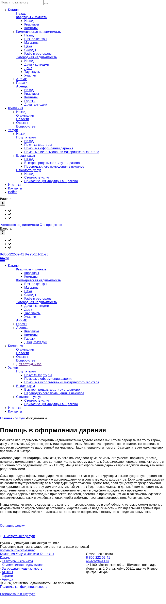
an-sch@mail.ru (97, 561)
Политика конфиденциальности (24, 586)
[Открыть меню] (83, 260)
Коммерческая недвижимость (24, 565)
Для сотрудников (29, 364)
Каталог (6, 557)
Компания (8, 554)
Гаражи (7, 575)
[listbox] (83, 214)
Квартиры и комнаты (17, 561)
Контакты (47, 554)
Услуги (21, 554)
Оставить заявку (12, 525)
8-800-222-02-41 (12, 254)
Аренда (7, 579)
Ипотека (33, 554)
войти (4, 258)
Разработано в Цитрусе (17, 594)
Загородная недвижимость (22, 568)
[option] (87, 211)
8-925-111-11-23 (36, 254)
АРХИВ (7, 572)
